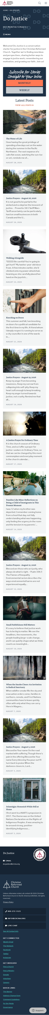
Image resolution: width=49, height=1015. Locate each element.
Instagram (7, 958)
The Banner (7, 992)
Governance (8, 1007)
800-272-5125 (14, 911)
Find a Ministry (8, 971)
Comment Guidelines (11, 1000)
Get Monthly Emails (14, 27)
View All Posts (23, 105)
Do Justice (8, 853)
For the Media (8, 1004)
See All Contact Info (10, 931)
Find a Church (8, 967)
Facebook (7, 950)
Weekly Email (8, 942)
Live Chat (12, 926)
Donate (6, 975)
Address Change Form (11, 996)
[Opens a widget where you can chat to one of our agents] (37, 1011)
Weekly (24, 90)
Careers (6, 983)
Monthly (24, 83)
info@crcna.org (17, 919)
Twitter (6, 954)
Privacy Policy (8, 902)
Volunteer (7, 979)
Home (5, 10)
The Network (8, 946)
